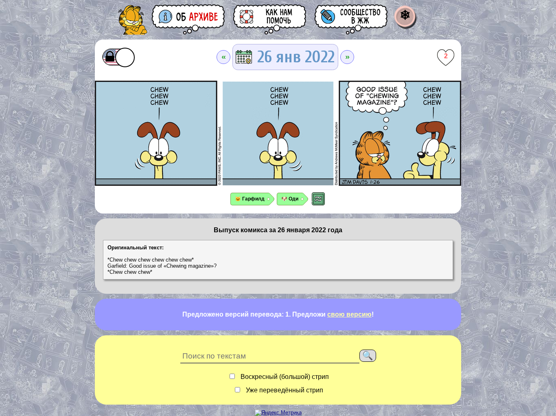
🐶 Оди (289, 199)
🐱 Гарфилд (250, 199)
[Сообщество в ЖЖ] (351, 19)
